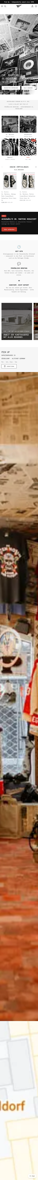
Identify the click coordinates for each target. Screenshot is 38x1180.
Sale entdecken (9, 229)
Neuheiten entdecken (11, 88)
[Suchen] (6, 6)
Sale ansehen (28, 88)
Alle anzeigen (19, 169)
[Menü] (2, 6)
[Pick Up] (19, 6)
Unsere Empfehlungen (19, 167)
